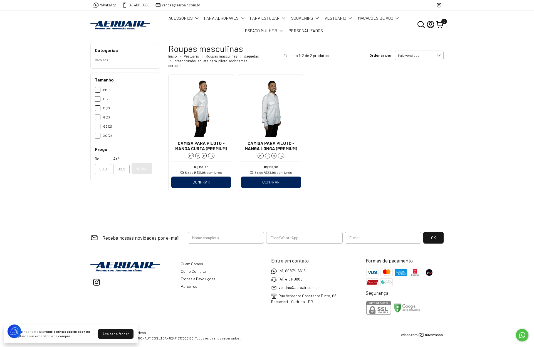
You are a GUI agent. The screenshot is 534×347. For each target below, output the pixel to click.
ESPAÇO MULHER (261, 30)
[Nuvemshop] (422, 335)
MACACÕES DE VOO (375, 18)
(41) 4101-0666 (139, 5)
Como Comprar (194, 271)
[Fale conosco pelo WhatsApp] (522, 335)
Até (116, 158)
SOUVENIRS (302, 18)
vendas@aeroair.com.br (181, 5)
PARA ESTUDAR (265, 18)
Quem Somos (192, 263)
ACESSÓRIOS (181, 18)
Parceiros (189, 286)
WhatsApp (108, 5)
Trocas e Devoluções (198, 278)
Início (172, 56)
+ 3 (211, 155)
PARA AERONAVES (221, 18)
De (97, 158)
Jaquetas (251, 56)
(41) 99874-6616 (292, 270)
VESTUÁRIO (335, 18)
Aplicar (142, 168)
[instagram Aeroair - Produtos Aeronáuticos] (439, 5)
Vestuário (191, 56)
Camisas (101, 60)
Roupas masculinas (221, 56)
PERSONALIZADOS (306, 30)
